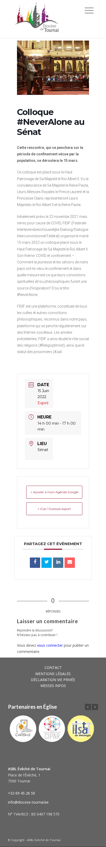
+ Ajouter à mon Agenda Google (54, 492)
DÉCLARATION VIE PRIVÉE (53, 679)
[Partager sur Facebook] (35, 563)
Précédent (88, 707)
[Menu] (89, 10)
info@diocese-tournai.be (28, 802)
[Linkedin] (58, 563)
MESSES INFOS (53, 685)
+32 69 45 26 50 (21, 793)
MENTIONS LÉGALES (53, 673)
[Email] (70, 563)
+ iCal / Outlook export (54, 509)
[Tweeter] (46, 563)
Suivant (95, 707)
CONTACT (53, 667)
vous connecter (50, 645)
